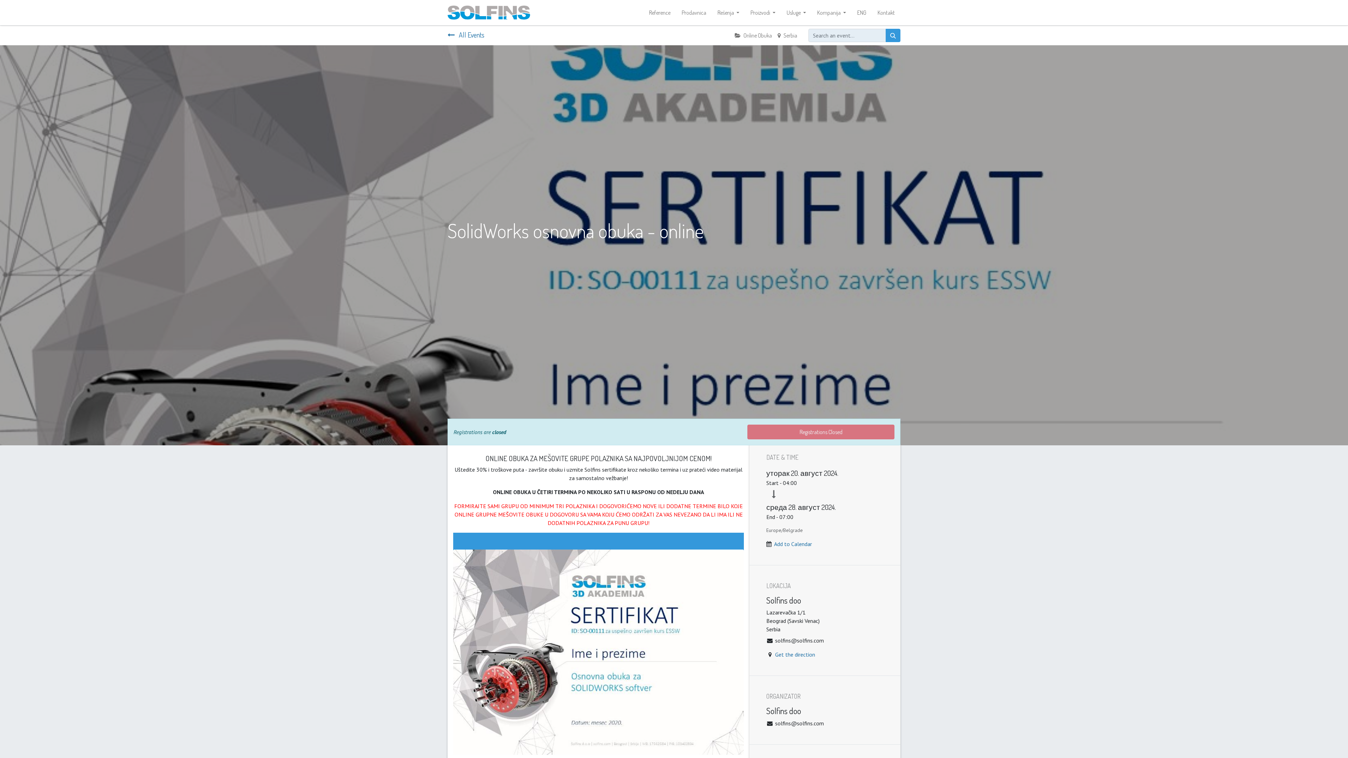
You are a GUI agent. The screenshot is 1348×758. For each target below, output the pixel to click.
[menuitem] (659, 13)
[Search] (893, 35)
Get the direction (795, 654)
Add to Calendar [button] (793, 543)
